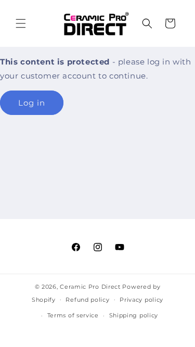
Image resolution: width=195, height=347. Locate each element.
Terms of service (73, 315)
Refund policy (87, 299)
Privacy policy (141, 299)
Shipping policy (134, 315)
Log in (31, 103)
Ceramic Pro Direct (90, 286)
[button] (20, 23)
